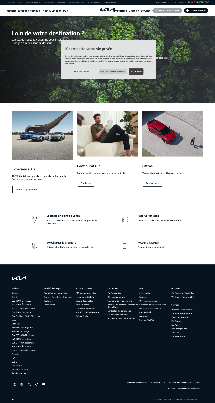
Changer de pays (201, 2)
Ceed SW (16, 323)
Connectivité (49, 304)
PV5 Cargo (17, 365)
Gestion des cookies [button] (15, 2)
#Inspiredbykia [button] (110, 2)
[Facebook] (22, 384)
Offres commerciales (86, 293)
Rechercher (180, 2)
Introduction (145, 293)
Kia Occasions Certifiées (182, 293)
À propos (143, 316)
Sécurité (175, 332)
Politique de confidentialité (180, 382)
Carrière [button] (61, 2)
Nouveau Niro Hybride (22, 327)
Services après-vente (181, 313)
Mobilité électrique (29, 10)
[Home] (13, 399)
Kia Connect (177, 321)
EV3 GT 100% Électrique (23, 308)
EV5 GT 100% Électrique (23, 342)
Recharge (48, 301)
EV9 (13, 358)
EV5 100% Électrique (21, 339)
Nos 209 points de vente (87, 312)
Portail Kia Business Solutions (121, 318)
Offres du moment (116, 297)
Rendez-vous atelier (169, 10)
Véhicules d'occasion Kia (182, 297)
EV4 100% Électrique (21, 312)
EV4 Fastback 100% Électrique (26, 316)
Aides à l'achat (82, 316)
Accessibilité (170, 388)
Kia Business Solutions (118, 314)
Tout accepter (136, 71)
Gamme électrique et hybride (58, 297)
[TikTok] (36, 384)
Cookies (197, 382)
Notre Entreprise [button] (33, 2)
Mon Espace (161, 2)
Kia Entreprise (114, 293)
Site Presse (155, 382)
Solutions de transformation (152, 304)
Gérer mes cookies (81, 71)
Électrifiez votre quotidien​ (56, 293)
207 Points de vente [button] (76, 2)
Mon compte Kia (179, 328)
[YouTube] (44, 384)
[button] (179, 2)
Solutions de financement (120, 301)
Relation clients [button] (94, 2)
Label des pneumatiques (137, 382)
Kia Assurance (178, 336)
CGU (164, 382)
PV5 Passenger (19, 373)
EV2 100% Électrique (21, 301)
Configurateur (198, 10)
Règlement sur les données (189, 388)
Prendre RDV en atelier (182, 309)
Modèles (12, 10)
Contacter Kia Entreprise (119, 311)
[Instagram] (15, 384)
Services (146, 10)
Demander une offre (85, 308)
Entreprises (120, 10)
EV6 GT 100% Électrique (23, 350)
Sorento (15, 354)
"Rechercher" (190, 2)
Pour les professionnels (150, 308)
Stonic (15, 297)
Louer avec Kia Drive (85, 297)
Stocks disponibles (84, 301)
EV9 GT (15, 362)
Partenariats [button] (49, 2)
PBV (65, 10)
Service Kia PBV (146, 320)
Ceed (14, 320)
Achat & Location (51, 10)
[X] (29, 384)
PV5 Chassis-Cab (20, 369)
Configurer (86, 183)
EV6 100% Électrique (21, 346)
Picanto (15, 293)
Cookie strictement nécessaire (112, 71)
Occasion (134, 10)
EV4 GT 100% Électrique (23, 335)
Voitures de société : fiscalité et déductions (123, 305)
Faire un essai (82, 304)
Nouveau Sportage (20, 331)
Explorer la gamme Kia (26, 189)
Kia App (175, 325)
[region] (108, 59)
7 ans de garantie (179, 317)
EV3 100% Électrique (21, 304)
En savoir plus (152, 183)
